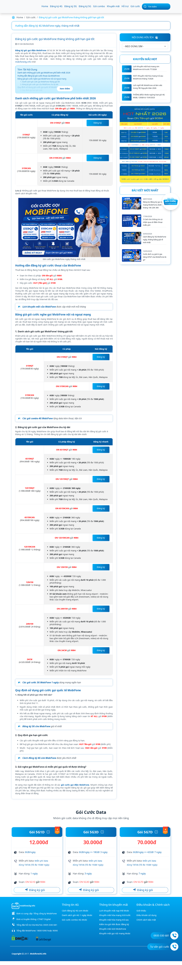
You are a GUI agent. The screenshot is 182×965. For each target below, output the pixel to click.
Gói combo (99, 6)
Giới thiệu (141, 910)
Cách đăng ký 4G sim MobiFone (39, 758)
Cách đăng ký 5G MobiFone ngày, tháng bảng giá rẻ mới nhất (154, 239)
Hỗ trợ (125, 6)
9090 (55, 930)
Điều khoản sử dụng (146, 915)
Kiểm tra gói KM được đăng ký (114, 924)
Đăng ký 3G (70, 6)
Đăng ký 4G (56, 6)
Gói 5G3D (91, 832)
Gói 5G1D (37, 832)
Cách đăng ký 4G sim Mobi (75, 910)
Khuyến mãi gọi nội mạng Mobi (114, 933)
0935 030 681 (50, 924)
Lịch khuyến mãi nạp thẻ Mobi (114, 910)
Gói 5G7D (145, 832)
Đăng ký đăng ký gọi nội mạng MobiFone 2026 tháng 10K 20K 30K (153, 205)
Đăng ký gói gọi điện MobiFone (30, 50)
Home (45, 6)
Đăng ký (98, 122)
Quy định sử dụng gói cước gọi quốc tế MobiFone (38, 87)
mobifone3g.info (23, 61)
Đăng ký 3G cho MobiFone (36, 726)
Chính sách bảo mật (146, 919)
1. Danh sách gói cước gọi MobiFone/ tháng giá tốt (40, 82)
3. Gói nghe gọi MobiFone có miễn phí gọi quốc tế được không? (44, 93)
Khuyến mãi (113, 6)
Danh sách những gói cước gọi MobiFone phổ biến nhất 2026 (43, 72)
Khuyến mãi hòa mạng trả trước (115, 915)
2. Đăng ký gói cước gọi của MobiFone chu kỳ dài (39, 84)
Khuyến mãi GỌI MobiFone (112, 928)
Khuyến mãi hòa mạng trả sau (114, 919)
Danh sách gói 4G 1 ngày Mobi (77, 915)
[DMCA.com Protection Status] (20, 937)
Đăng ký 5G (85, 6)
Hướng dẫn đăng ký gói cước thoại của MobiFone (38, 76)
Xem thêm (65, 88)
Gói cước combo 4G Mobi (74, 919)
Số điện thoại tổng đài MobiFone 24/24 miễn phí (43, 25)
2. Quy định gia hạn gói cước (31, 90)
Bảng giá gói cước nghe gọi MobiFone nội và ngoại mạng (41, 79)
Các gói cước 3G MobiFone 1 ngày (40, 682)
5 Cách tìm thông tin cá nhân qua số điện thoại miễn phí (152, 222)
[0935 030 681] (174, 935)
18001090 (42, 930)
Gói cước (135, 6)
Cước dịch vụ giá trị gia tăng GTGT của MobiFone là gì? (154, 257)
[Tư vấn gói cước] (174, 946)
